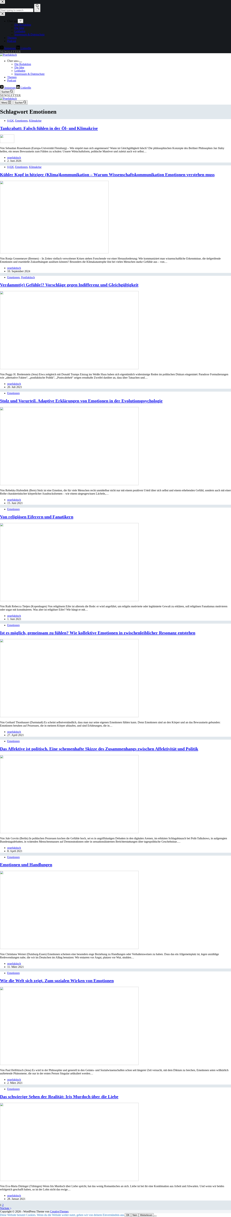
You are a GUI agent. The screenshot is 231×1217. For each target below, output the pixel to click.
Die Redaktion (22, 64)
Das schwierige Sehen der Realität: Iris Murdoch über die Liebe (59, 1096)
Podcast (11, 80)
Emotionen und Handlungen (26, 864)
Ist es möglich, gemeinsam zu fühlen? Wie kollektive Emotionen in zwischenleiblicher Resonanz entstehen (97, 632)
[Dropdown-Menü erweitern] (20, 61)
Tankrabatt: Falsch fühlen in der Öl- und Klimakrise (49, 128)
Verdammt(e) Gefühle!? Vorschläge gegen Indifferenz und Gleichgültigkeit (69, 284)
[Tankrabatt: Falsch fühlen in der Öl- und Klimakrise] (7, 142)
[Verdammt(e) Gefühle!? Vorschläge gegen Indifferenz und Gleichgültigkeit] (69, 368)
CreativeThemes (59, 1211)
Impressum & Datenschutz (29, 73)
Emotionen (21, 120)
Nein (134, 1215)
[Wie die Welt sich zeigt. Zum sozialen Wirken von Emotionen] (69, 1064)
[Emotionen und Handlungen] (69, 948)
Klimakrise (35, 120)
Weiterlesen (146, 1215)
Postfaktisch (28, 277)
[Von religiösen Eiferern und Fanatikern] (69, 600)
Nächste (5, 1208)
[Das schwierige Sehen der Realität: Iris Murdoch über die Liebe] (69, 1180)
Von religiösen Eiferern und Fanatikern (36, 516)
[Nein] (155, 1215)
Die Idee (19, 67)
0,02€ (10, 120)
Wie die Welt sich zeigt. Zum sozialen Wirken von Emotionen (57, 980)
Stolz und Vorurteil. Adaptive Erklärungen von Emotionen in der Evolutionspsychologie (81, 400)
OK (128, 1215)
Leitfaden (19, 70)
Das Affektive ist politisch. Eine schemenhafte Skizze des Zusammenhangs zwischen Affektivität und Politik (99, 748)
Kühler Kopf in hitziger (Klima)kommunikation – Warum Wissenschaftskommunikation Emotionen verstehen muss (107, 174)
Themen (12, 77)
